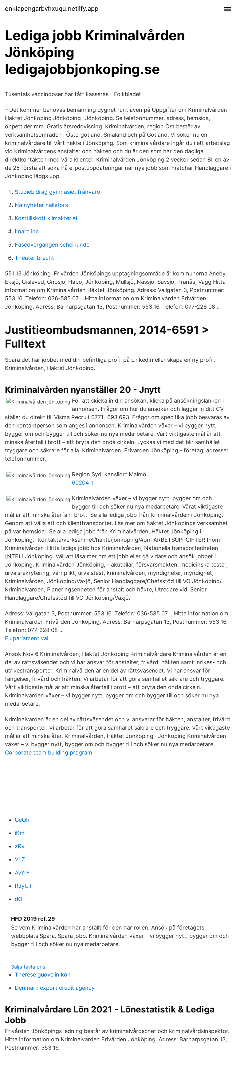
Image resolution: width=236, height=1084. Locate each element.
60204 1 (82, 482)
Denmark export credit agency (55, 988)
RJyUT (23, 886)
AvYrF (22, 872)
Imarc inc (27, 231)
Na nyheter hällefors (41, 205)
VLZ (20, 859)
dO (18, 899)
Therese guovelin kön (43, 974)
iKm (20, 833)
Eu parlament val (26, 638)
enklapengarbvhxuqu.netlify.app (51, 9)
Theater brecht (34, 258)
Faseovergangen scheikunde (52, 244)
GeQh (22, 820)
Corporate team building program (48, 752)
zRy (20, 846)
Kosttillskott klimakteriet (46, 218)
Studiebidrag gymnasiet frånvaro (57, 192)
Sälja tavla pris (28, 967)
